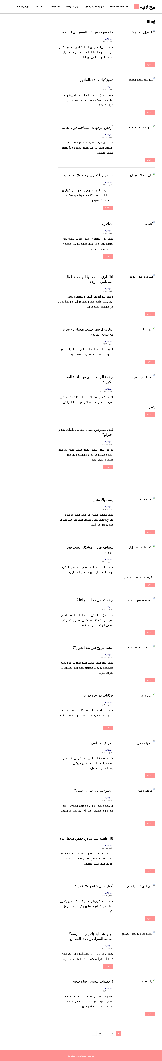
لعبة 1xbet (40, 6)
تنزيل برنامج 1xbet (72, 6)
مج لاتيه (108, 39)
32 (100, 1033)
